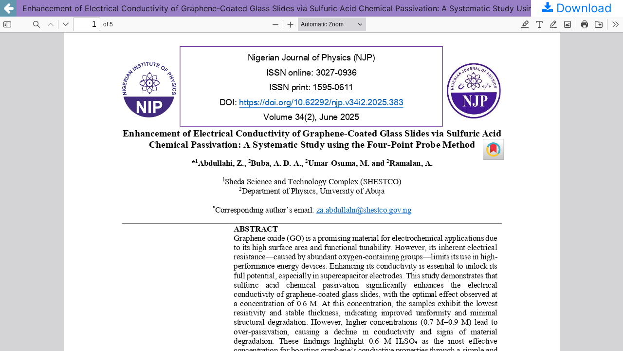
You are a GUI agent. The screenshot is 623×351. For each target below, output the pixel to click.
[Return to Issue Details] (8, 8)
